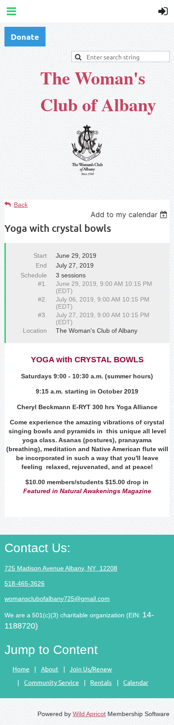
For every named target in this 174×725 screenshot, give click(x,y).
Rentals (101, 682)
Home (20, 669)
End (41, 265)
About (49, 669)
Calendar (135, 682)
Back (21, 204)
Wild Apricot (89, 713)
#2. (42, 299)
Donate (25, 36)
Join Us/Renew (91, 669)
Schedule (34, 275)
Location (35, 330)
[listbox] (130, 214)
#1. (42, 283)
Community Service (51, 682)
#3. (42, 314)
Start (40, 255)
